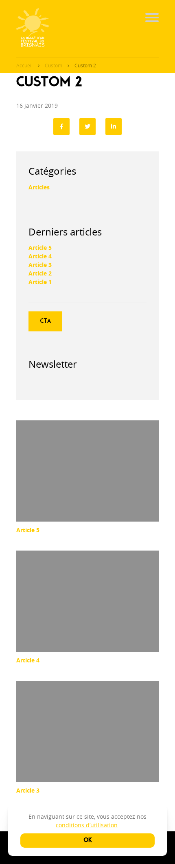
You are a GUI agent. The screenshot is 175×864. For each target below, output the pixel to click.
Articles (39, 187)
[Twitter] (87, 126)
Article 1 (40, 282)
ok (87, 840)
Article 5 (40, 247)
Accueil (24, 65)
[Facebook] (61, 126)
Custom (53, 65)
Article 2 (40, 273)
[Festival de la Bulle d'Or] (32, 28)
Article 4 (40, 256)
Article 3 (40, 265)
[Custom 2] (113, 126)
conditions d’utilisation (87, 825)
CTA (45, 321)
